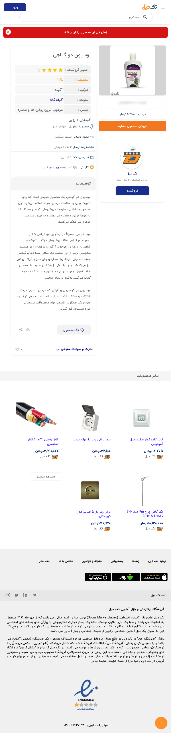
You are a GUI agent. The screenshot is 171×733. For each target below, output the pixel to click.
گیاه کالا (56, 100)
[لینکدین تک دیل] (25, 596)
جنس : (83, 110)
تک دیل (150, 456)
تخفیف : (82, 80)
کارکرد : (83, 90)
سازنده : (82, 100)
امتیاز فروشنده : (76, 70)
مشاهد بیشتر (46, 476)
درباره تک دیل (157, 561)
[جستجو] (145, 18)
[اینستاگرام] (7, 596)
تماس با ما (66, 561)
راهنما (135, 561)
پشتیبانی (116, 561)
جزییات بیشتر (51, 167)
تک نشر (44, 561)
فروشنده (132, 190)
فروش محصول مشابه (132, 126)
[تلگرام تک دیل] (34, 596)
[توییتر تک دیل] (16, 596)
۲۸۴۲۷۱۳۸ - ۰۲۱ (74, 725)
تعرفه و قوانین (91, 561)
